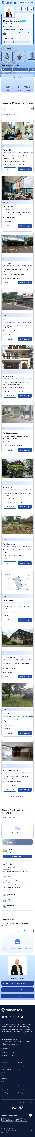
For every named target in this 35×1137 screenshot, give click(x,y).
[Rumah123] (9, 2)
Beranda (3, 1002)
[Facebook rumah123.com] (2, 1017)
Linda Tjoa (5, 881)
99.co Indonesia (22, 1089)
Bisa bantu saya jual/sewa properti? (14, 996)
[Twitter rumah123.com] (6, 1017)
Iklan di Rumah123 (8, 889)
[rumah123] (17, 1010)
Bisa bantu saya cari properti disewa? (14, 990)
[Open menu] (32, 2)
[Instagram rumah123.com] (10, 1017)
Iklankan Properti (22, 1066)
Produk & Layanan (6, 1069)
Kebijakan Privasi (5, 1089)
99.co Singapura (22, 1093)
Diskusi (3, 817)
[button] (19, 9)
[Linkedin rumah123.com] (17, 1017)
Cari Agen (9, 1002)
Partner (3, 1072)
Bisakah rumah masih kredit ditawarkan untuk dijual (16, 873)
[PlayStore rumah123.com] (21, 1120)
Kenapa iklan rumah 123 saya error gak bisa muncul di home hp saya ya (16, 886)
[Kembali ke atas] (30, 1115)
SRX (19, 1096)
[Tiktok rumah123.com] (22, 1017)
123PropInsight (5, 1082)
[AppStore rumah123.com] (7, 1120)
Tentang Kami (5, 1066)
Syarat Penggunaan (6, 1093)
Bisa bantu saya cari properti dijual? (14, 983)
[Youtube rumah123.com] (14, 1017)
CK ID (4, 867)
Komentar (12, 817)
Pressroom (4, 1078)
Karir (2, 1075)
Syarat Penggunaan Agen (8, 1096)
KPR (19, 1069)
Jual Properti (7, 876)
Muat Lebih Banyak (17, 796)
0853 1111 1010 (17, 1044)
